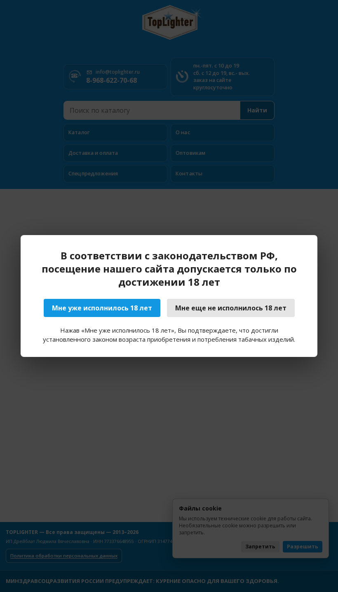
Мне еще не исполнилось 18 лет (230, 307)
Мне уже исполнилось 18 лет (102, 307)
